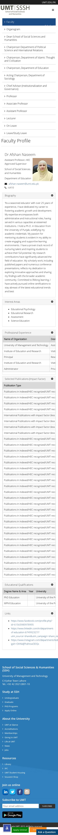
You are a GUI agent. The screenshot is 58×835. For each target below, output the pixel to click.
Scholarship (51, 25)
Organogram (13, 29)
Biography (10, 195)
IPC (6, 768)
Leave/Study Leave (16, 133)
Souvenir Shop (11, 777)
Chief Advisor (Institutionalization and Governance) (25, 87)
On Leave (11, 125)
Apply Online (10, 710)
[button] (7, 828)
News (7, 745)
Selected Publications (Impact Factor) (25, 379)
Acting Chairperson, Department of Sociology (24, 77)
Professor (11, 96)
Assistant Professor (16, 111)
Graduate (9, 702)
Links (7, 613)
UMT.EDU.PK (49, 2)
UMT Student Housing (15, 772)
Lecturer (11, 118)
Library (8, 764)
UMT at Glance (11, 724)
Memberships (11, 733)
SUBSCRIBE (47, 806)
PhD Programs (11, 706)
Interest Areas (12, 302)
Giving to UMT (11, 737)
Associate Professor (17, 103)
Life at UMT (10, 741)
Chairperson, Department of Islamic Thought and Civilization (29, 59)
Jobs (7, 750)
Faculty (10, 22)
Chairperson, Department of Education (27, 68)
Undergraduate (12, 697)
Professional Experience (18, 332)
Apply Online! (20, 829)
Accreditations (11, 729)
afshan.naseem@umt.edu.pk (24, 183)
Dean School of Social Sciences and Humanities (24, 38)
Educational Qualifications (19, 585)
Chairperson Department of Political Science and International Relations (25, 48)
